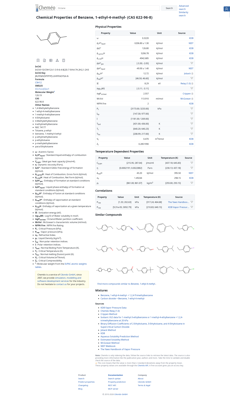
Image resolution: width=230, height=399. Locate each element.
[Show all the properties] (191, 63)
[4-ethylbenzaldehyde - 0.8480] (104, 249)
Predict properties (86, 382)
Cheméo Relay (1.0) (110, 310)
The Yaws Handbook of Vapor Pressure (179, 202)
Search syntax (114, 378)
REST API (112, 385)
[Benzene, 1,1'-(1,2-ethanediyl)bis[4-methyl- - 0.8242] (104, 270)
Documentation (115, 375)
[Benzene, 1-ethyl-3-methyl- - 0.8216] (165, 270)
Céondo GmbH (67, 274)
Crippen (187, 93)
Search (81, 378)
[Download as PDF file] (44, 60)
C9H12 (38, 82)
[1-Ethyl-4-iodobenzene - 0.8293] (185, 249)
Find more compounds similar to (126, 283)
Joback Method (108, 330)
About (140, 378)
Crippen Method (109, 314)
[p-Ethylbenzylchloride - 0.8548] (185, 228)
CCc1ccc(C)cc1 (42, 88)
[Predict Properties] (64, 60)
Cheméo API (143, 365)
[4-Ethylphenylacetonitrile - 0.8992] (125, 228)
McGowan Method (110, 342)
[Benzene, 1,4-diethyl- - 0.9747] (104, 228)
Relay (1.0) (186, 83)
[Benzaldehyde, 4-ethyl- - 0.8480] (125, 249)
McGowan (185, 98)
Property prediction (117, 382)
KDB (191, 38)
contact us (61, 284)
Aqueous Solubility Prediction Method (120, 336)
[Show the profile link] (226, 9)
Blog (80, 389)
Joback (187, 73)
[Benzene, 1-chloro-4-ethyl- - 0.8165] (185, 270)
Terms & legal (144, 385)
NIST (191, 43)
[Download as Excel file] (51, 60)
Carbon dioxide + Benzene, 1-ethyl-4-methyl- (123, 298)
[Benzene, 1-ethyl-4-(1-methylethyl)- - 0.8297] (165, 249)
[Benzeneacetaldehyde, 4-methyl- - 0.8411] (145, 249)
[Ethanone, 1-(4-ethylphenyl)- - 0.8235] (125, 270)
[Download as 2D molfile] (57, 60)
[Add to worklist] (38, 60)
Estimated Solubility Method (115, 339)
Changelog (83, 385)
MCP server (113, 389)
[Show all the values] (191, 202)
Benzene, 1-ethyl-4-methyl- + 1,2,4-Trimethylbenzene (127, 295)
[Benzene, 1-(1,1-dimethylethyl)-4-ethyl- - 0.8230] (145, 270)
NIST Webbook (108, 346)
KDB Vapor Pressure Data (179, 207)
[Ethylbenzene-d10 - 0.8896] (145, 228)
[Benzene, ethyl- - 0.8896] (165, 228)
